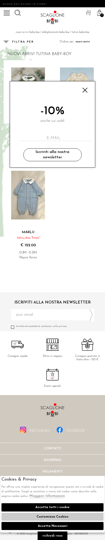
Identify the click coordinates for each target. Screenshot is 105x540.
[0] (98, 12)
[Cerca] (17, 12)
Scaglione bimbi (52, 18)
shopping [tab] (52, 460)
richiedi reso (52, 536)
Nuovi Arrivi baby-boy (28, 32)
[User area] (87, 12)
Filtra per (23, 41)
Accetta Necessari (52, 526)
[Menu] (6, 12)
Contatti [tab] (52, 448)
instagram (39, 431)
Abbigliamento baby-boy (55, 32)
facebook (75, 431)
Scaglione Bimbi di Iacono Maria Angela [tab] (52, 411)
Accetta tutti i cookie (52, 507)
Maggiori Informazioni (47, 496)
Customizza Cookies (52, 516)
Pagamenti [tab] (52, 472)
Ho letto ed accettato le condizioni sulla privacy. (41, 326)
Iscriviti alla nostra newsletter (52, 154)
